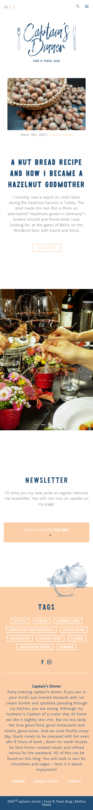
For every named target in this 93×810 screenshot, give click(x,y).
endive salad (73, 630)
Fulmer (77, 638)
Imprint (18, 781)
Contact (74, 781)
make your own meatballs (31, 630)
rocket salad (50, 638)
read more (46, 248)
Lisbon (41, 621)
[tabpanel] (46, 359)
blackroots (20, 638)
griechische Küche (35, 647)
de (6, 7)
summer (66, 647)
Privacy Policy (46, 781)
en (14, 7)
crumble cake (68, 621)
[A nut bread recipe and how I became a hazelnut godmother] (46, 104)
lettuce (20, 621)
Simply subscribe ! (46, 530)
